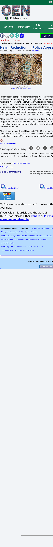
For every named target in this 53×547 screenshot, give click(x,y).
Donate (35, 216)
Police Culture (17, 163)
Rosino (19, 88)
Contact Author (12, 188)
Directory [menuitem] (23, 26)
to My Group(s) (6, 167)
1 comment (36, 51)
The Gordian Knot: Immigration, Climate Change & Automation (23, 239)
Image (13, 88)
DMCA (29, 88)
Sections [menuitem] (8, 26)
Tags (26, 163)
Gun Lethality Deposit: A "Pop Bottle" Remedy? (17, 250)
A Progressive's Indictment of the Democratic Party (19, 232)
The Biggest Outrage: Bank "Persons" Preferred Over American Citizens (26, 236)
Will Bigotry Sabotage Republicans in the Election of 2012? (22, 247)
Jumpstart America (7, 243)
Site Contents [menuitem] (38, 26)
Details (25, 88)
